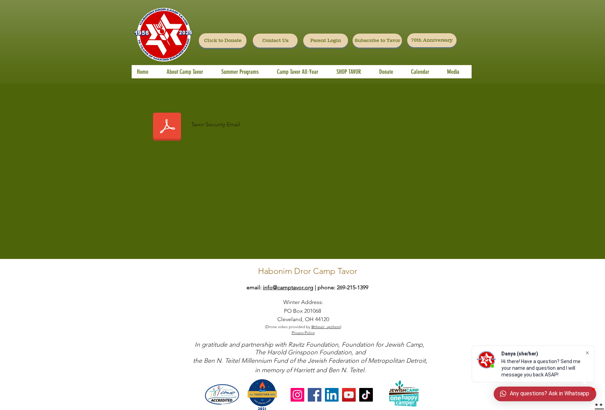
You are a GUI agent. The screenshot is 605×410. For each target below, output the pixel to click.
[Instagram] (297, 395)
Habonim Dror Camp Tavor (307, 271)
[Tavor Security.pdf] (167, 127)
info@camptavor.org (288, 287)
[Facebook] (314, 395)
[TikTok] (366, 395)
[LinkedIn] (332, 395)
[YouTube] (349, 395)
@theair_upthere (325, 326)
